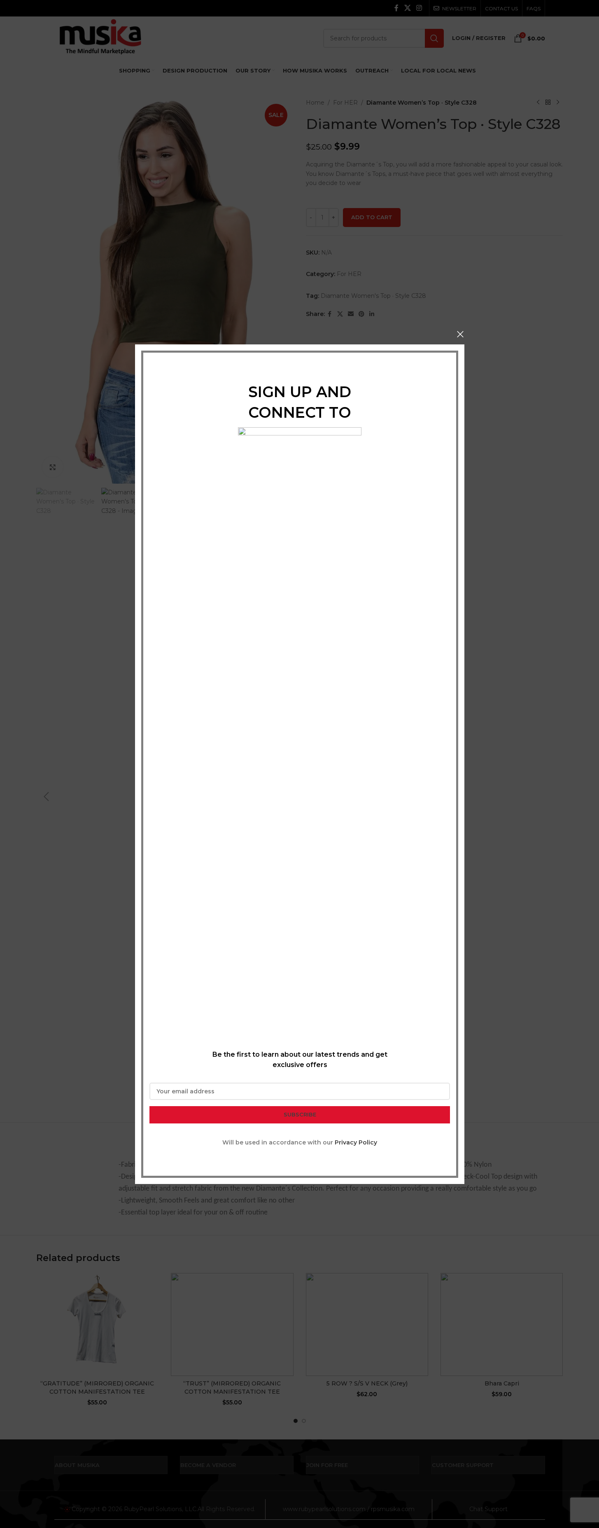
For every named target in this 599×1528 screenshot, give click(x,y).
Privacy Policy (356, 1142)
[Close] (460, 334)
